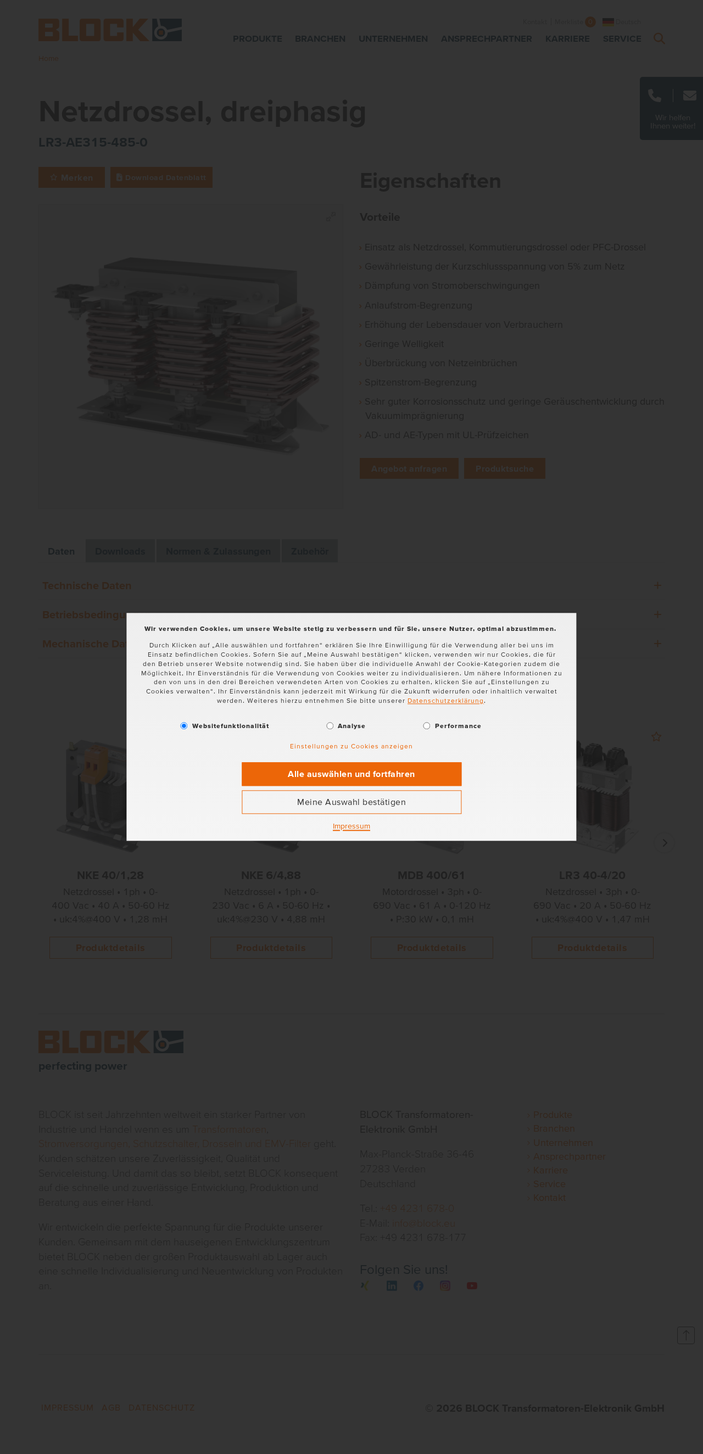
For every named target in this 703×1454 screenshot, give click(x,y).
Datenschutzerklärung (446, 700)
